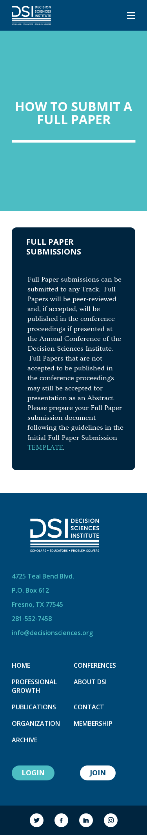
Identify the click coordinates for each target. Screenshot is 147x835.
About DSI (90, 682)
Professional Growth (34, 686)
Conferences (95, 665)
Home (21, 665)
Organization (36, 723)
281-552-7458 (32, 618)
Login (33, 772)
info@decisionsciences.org (52, 632)
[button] (131, 15)
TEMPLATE (45, 447)
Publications (34, 707)
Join (98, 772)
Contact (89, 707)
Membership (93, 723)
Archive (24, 740)
